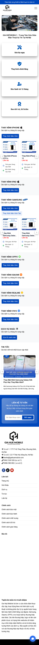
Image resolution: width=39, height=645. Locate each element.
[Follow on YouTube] (12, 470)
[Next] (37, 156)
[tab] (10, 136)
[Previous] (2, 156)
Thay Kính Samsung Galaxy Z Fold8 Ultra (28, 234)
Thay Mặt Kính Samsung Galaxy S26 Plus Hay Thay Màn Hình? (17, 381)
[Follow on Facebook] (3, 470)
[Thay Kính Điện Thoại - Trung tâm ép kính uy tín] (9, 8)
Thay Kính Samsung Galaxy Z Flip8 (9, 234)
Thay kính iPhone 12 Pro (10, 157)
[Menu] (35, 8)
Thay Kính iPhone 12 (29, 157)
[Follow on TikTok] (8, 470)
